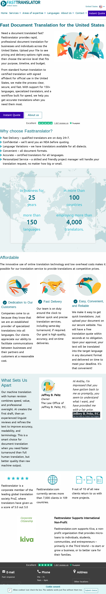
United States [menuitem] (92, 6)
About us (33, 115)
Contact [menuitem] (79, 13)
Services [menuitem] (13, 13)
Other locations (81, 582)
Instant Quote (97, 13)
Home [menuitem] (4, 13)
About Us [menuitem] (66, 13)
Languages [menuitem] (53, 13)
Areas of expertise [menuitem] (32, 13)
